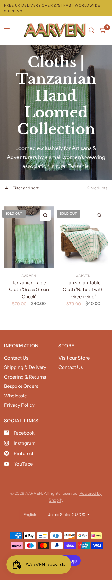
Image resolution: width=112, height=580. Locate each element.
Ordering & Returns (25, 377)
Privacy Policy (19, 405)
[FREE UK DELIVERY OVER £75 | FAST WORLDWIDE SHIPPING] (56, 8)
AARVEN (28, 276)
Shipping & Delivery (25, 367)
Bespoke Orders (21, 386)
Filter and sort (25, 187)
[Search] (91, 30)
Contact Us (16, 358)
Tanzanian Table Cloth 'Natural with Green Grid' (83, 289)
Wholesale (15, 396)
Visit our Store (74, 358)
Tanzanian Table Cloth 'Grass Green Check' (29, 289)
